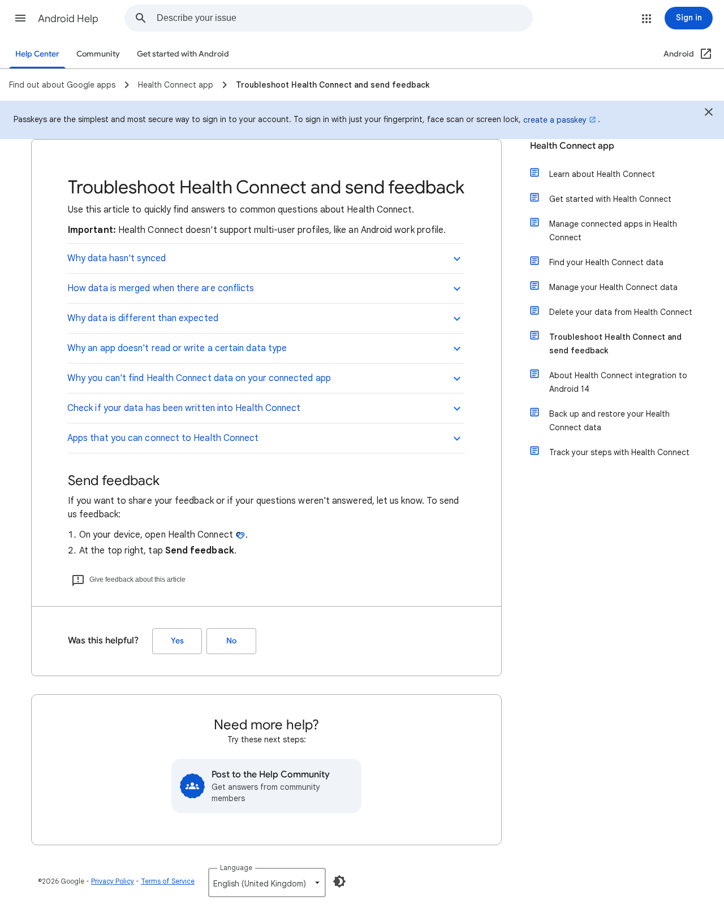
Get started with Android (183, 54)
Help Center (37, 54)
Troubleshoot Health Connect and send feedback (615, 344)
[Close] (709, 113)
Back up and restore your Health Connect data (609, 420)
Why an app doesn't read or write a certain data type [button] (177, 348)
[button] (20, 18)
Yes (177, 641)
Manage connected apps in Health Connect (613, 231)
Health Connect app (572, 146)
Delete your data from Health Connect (620, 312)
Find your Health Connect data (606, 262)
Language (236, 867)
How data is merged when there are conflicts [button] (160, 288)
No (231, 641)
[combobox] (344, 18)
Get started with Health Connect (610, 199)
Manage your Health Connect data (613, 287)
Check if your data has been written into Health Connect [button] (183, 408)
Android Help (68, 18)
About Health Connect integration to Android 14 (618, 382)
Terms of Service (168, 881)
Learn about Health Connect (602, 174)
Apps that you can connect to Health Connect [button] (162, 438)
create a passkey (555, 120)
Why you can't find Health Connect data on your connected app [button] (199, 378)
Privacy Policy (112, 881)
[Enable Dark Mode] (339, 881)
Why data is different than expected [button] (142, 318)
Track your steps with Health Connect (619, 452)
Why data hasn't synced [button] (116, 258)
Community (98, 54)
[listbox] (267, 882)
